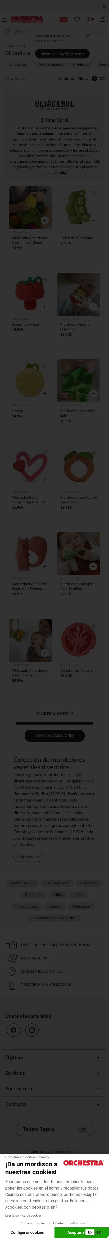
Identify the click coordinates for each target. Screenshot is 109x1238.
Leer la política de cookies (23, 1215)
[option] (99, 1232)
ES (90, 1232)
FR (99, 1232)
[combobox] (89, 1232)
